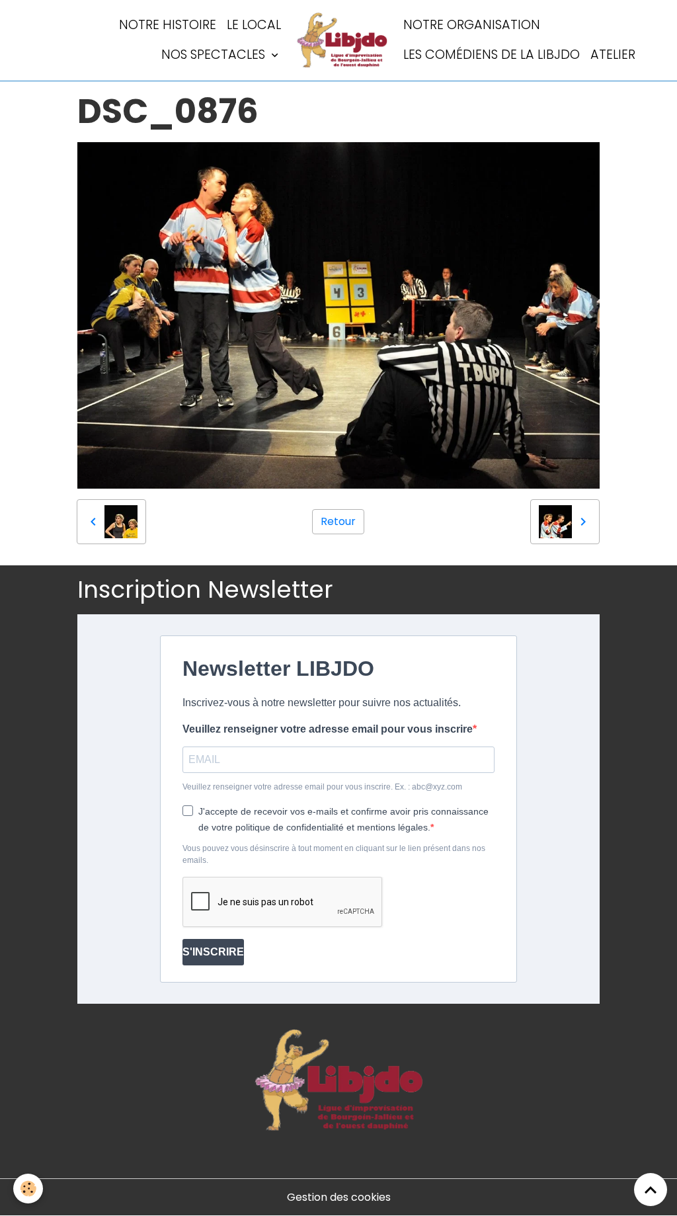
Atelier (612, 54)
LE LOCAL (254, 25)
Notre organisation (471, 25)
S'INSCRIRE (213, 951)
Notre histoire (167, 25)
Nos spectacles (214, 54)
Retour (338, 521)
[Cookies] (28, 1188)
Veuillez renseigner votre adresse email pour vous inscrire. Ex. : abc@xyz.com (322, 786)
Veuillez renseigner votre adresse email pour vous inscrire (327, 729)
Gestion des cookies (339, 1197)
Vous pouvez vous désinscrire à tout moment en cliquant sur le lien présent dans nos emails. (333, 854)
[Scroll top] (650, 1189)
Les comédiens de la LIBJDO (491, 54)
